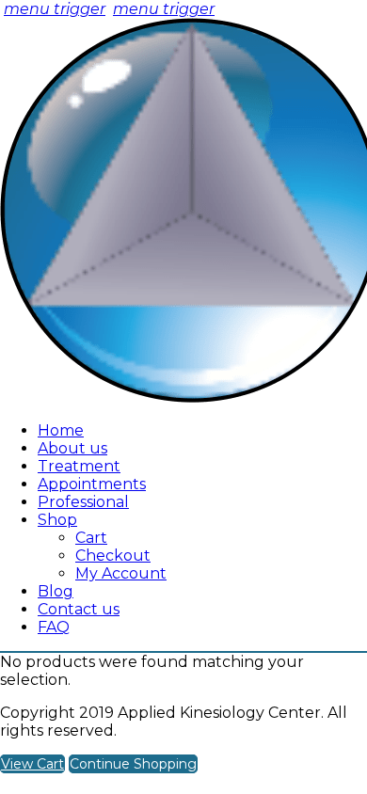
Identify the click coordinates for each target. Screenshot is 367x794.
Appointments (92, 484)
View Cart (32, 763)
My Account (121, 573)
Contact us (79, 609)
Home (61, 430)
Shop (57, 520)
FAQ (54, 627)
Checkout (113, 555)
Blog (55, 591)
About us (72, 448)
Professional (83, 502)
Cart (91, 538)
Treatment (79, 466)
